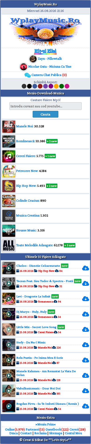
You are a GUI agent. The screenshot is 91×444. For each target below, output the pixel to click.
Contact (26, 433)
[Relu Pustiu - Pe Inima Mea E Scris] (87, 360)
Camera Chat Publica (49, 75)
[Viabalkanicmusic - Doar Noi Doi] (87, 391)
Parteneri (32, 429)
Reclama (40, 433)
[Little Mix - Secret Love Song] (87, 329)
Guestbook (53, 429)
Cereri (74, 429)
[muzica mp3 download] (24, 66)
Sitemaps (55, 433)
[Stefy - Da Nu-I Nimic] (87, 345)
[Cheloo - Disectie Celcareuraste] (87, 268)
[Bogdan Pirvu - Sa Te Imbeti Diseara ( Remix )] (87, 406)
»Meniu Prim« (45, 424)
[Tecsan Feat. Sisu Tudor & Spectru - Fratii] (87, 283)
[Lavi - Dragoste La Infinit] (87, 299)
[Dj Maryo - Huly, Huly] (87, 314)
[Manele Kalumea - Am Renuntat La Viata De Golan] (87, 375)
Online (9, 429)
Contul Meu (73, 433)
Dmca (13, 433)
